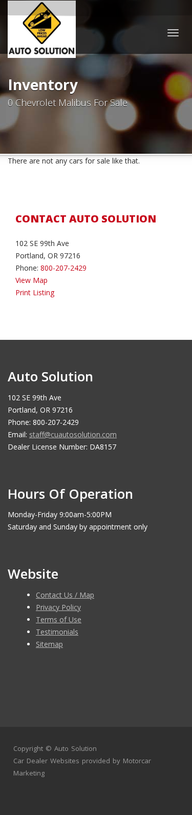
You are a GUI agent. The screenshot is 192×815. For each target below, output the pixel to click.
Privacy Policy (58, 607)
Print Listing (34, 292)
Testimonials (57, 632)
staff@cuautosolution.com (73, 434)
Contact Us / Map (65, 595)
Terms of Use (58, 619)
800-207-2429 (63, 268)
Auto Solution (75, 748)
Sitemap (49, 644)
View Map (31, 280)
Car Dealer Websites (46, 760)
